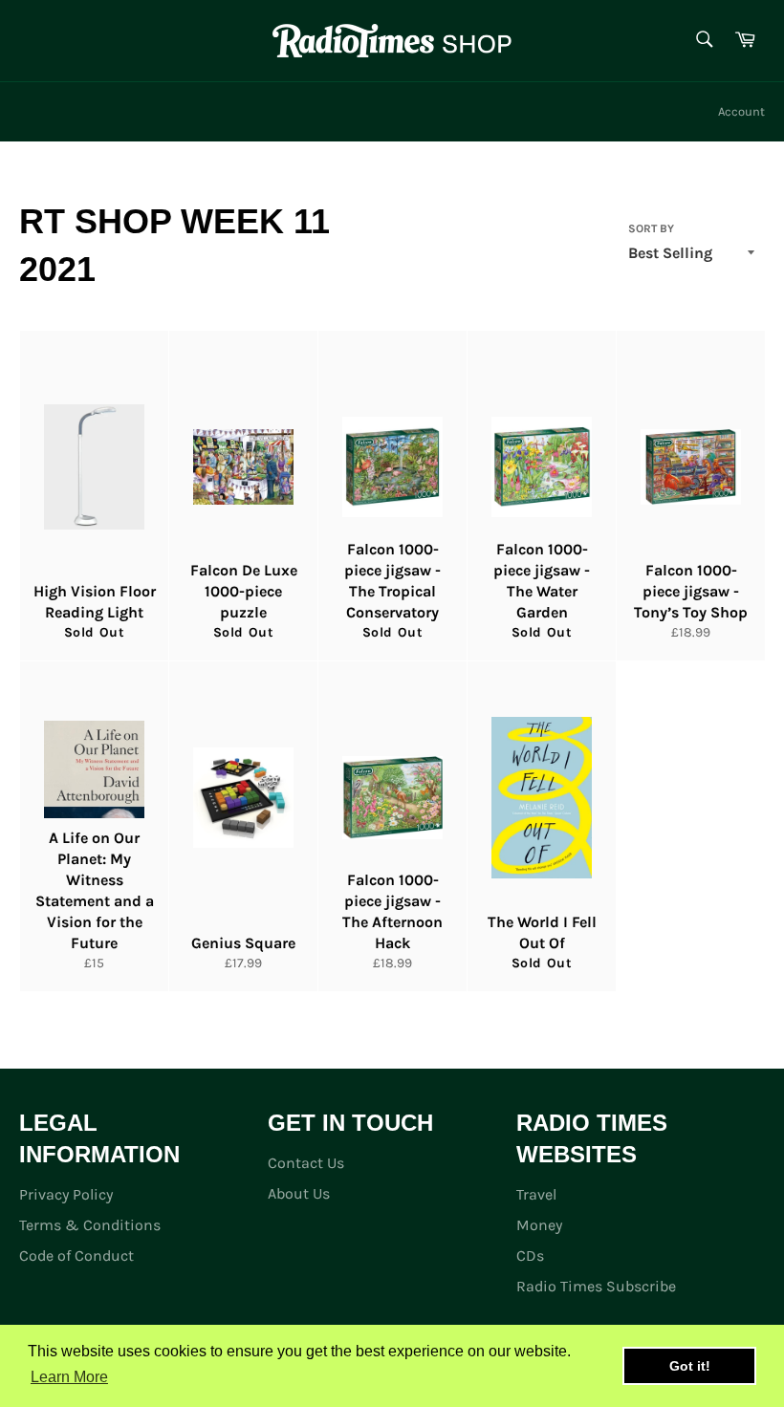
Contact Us (306, 1163)
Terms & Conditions (90, 1225)
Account (741, 111)
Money (539, 1225)
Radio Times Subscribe (596, 1286)
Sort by (651, 228)
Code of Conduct (76, 1255)
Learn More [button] (69, 1377)
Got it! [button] (689, 1366)
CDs (530, 1255)
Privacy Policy (66, 1194)
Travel (536, 1194)
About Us (299, 1193)
